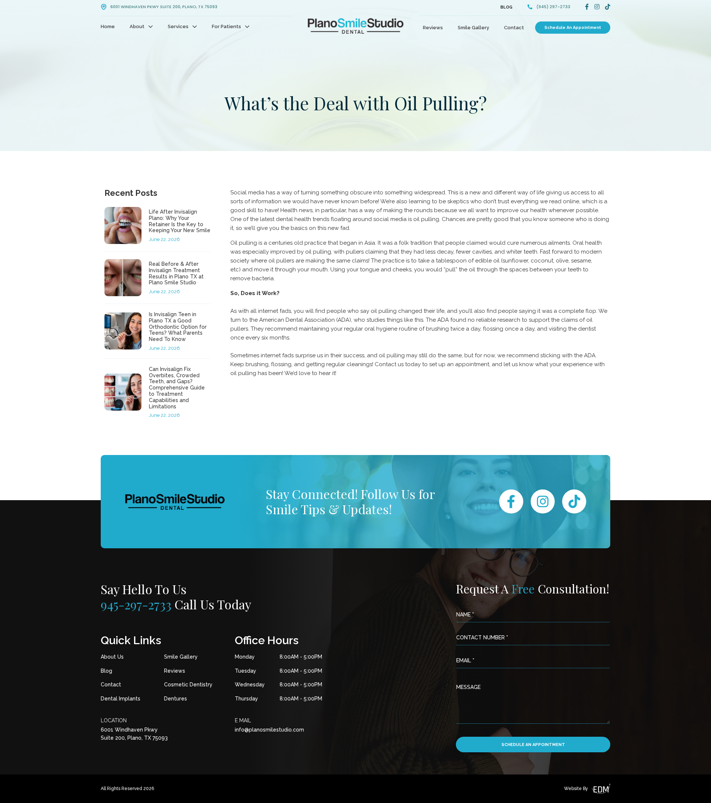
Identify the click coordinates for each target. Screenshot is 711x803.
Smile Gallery (473, 27)
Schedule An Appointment (572, 27)
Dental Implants (120, 699)
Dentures (175, 699)
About (137, 26)
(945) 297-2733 (553, 6)
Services (178, 26)
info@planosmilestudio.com (269, 730)
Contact (514, 27)
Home (108, 26)
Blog (506, 7)
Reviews (433, 27)
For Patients (226, 26)
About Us (112, 657)
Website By (576, 788)
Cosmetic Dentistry (188, 684)
